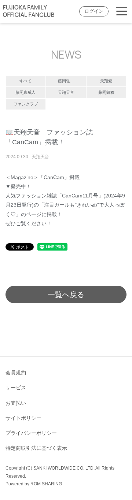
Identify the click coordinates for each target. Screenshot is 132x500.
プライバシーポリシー (31, 433)
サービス (16, 387)
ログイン (93, 11)
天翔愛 (106, 81)
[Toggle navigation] (121, 11)
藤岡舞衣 (106, 92)
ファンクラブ (26, 104)
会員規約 (16, 372)
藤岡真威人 (25, 92)
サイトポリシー (23, 418)
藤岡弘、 (66, 81)
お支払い (16, 403)
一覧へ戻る (66, 294)
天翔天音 (66, 92)
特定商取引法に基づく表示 (36, 448)
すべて (25, 81)
